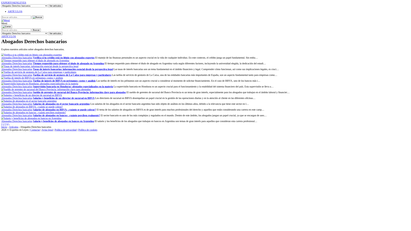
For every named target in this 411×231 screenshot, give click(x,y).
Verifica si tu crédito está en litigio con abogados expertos (64, 57)
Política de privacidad (66, 129)
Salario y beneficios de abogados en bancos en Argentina (63, 121)
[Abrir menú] (5, 20)
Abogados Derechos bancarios (16, 57)
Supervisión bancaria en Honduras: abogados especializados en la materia (73, 86)
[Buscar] (37, 17)
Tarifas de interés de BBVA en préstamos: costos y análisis (64, 80)
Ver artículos (55, 6)
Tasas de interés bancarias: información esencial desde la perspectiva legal (73, 69)
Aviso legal (47, 129)
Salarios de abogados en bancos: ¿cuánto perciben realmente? (66, 115)
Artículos (13, 127)
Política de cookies (87, 129)
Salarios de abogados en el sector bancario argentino (61, 104)
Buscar (36, 30)
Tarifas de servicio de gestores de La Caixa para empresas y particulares (72, 75)
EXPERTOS (13, 2)
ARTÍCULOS (15, 11)
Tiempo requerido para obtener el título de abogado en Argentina (68, 63)
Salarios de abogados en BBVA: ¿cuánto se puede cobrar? (64, 109)
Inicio (4, 127)
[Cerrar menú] (6, 26)
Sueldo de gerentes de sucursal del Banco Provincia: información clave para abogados (79, 92)
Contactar (35, 129)
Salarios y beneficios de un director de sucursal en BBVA (63, 98)
